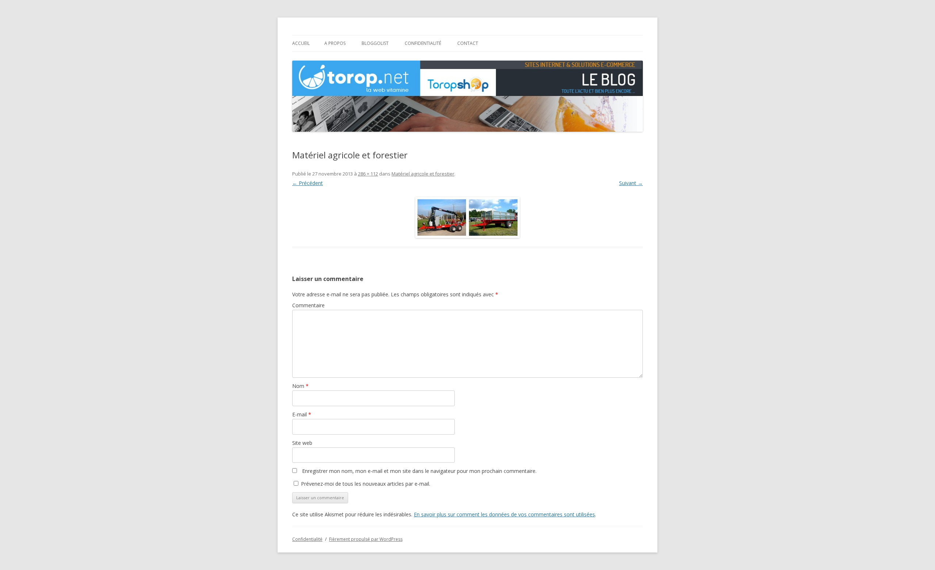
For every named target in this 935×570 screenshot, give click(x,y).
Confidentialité (423, 43)
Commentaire (308, 305)
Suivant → (631, 183)
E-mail (301, 414)
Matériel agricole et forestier (423, 173)
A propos (335, 43)
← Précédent (307, 183)
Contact (467, 43)
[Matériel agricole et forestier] (467, 217)
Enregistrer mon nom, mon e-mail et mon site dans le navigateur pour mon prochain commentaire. (419, 470)
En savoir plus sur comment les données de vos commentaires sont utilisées (504, 514)
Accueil (301, 43)
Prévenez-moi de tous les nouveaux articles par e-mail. (365, 483)
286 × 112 (368, 173)
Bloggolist (375, 43)
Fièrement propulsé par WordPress (365, 539)
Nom (300, 385)
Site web (302, 442)
